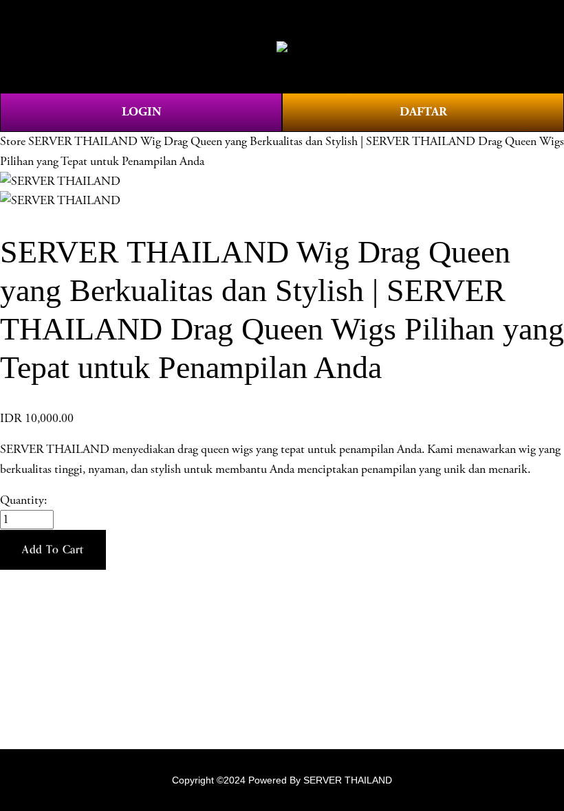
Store (12, 141)
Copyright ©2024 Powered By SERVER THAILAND (282, 780)
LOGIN (141, 111)
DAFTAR (423, 111)
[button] (53, 550)
